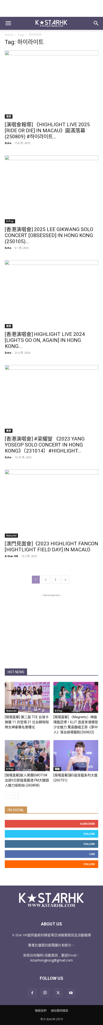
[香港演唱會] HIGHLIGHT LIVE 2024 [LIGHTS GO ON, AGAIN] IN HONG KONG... (45, 340)
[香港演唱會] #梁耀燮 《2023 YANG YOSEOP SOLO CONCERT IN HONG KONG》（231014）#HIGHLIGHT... (45, 445)
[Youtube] (71, 993)
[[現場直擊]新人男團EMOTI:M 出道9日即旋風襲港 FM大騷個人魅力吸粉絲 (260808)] (27, 755)
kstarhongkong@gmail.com (51, 960)
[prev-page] (8, 796)
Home (9, 35)
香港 (8, 116)
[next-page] (65, 580)
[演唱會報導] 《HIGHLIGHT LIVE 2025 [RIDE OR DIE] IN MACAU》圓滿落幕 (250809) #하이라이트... (47, 130)
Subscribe (87, 823)
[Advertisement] (51, 8)
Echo (8, 143)
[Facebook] (32, 993)
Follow (89, 834)
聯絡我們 (40, 1011)
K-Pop (10, 221)
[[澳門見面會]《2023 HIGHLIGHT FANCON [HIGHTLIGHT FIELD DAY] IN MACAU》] (51, 504)
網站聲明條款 (59, 1011)
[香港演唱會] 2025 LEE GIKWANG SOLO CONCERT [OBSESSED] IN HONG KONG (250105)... (49, 235)
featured (11, 535)
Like (92, 854)
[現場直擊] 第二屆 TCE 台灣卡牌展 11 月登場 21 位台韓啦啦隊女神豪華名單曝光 (27, 722)
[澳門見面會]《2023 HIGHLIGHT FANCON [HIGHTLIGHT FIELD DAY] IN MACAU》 (51, 547)
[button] (8, 23)
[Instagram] (45, 993)
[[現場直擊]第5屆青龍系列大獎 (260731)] (75, 755)
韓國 (57, 769)
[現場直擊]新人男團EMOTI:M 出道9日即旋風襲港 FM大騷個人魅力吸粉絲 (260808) (27, 780)
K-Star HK (11, 556)
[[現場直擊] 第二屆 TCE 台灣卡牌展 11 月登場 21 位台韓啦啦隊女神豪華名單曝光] (27, 697)
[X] (58, 993)
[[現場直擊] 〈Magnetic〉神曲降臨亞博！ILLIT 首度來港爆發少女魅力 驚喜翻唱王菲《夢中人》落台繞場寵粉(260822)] (75, 697)
